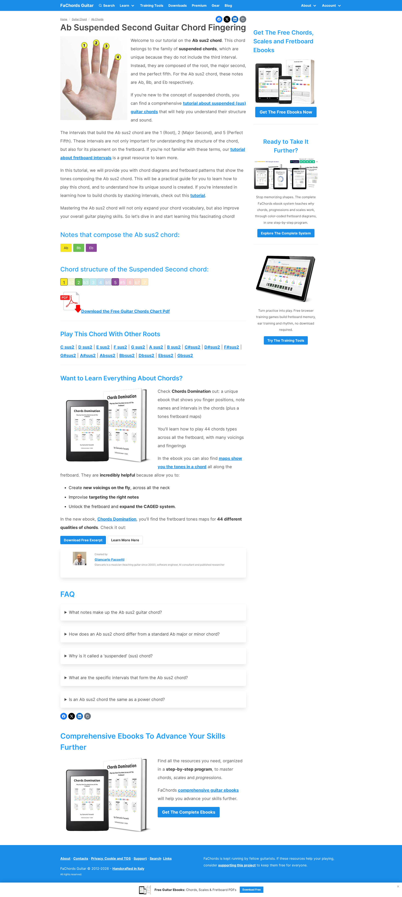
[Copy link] (243, 19)
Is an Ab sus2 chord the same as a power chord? (117, 699)
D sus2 (85, 347)
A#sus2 (88, 355)
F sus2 (120, 347)
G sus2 (138, 347)
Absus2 (107, 355)
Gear (216, 5)
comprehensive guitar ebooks (208, 790)
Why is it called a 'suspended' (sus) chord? (111, 655)
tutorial (197, 195)
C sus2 (67, 347)
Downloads (177, 5)
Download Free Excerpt (83, 540)
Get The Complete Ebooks (188, 812)
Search (155, 858)
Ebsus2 (165, 355)
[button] (106, 5)
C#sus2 (192, 347)
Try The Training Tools (285, 340)
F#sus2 (231, 347)
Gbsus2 (185, 355)
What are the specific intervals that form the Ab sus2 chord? (128, 677)
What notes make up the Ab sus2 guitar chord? (115, 612)
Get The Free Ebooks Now (286, 112)
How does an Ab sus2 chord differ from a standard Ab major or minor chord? (144, 634)
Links (167, 858)
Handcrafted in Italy (128, 868)
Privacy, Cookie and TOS (111, 858)
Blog (228, 5)
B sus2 (174, 347)
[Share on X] (227, 19)
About (65, 858)
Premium (199, 5)
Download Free (251, 889)
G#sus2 (68, 355)
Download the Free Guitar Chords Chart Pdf (125, 311)
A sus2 (156, 347)
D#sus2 (212, 347)
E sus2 (103, 347)
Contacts (80, 858)
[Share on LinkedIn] (235, 19)
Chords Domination (116, 519)
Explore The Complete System (286, 233)
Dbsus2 (146, 355)
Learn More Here (125, 540)
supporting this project (237, 865)
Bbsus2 (127, 355)
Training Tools (151, 5)
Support (140, 858)
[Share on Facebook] (219, 19)
